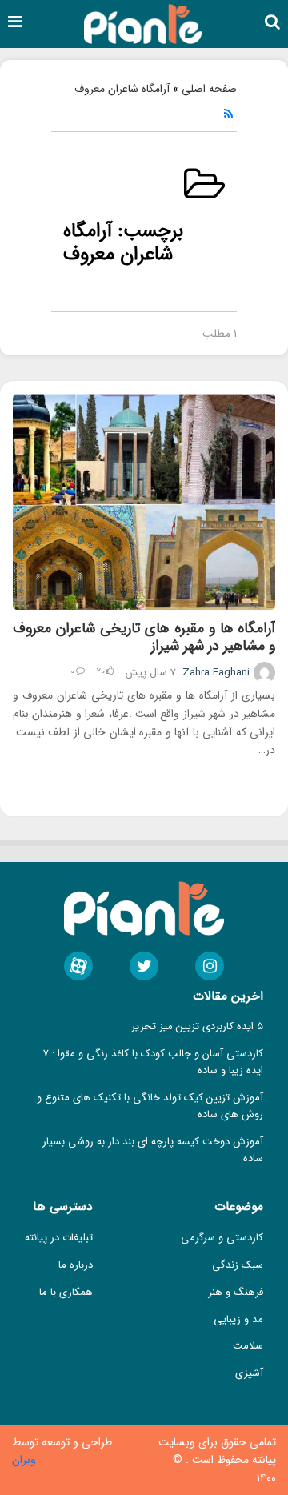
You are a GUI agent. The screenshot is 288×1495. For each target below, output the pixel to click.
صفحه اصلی (209, 89)
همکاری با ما (66, 1292)
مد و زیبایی (238, 1319)
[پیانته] (143, 23)
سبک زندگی (237, 1265)
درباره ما (75, 1265)
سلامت (248, 1345)
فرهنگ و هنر (235, 1292)
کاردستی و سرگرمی (222, 1237)
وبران (24, 1460)
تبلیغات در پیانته (59, 1237)
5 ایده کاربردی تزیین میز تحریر (197, 1026)
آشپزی (249, 1373)
